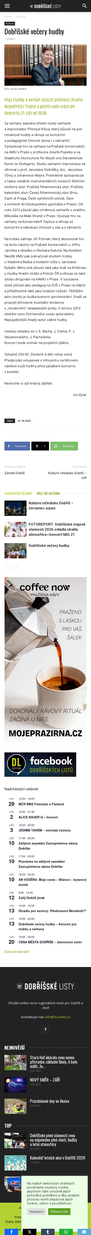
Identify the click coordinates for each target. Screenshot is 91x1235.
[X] (29, 1232)
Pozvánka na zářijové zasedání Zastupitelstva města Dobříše (42, 864)
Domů (8, 16)
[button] (7, 6)
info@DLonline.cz (57, 1017)
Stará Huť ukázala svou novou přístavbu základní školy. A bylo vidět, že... (53, 1061)
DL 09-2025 (24, 420)
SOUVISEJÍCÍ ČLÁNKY (18, 493)
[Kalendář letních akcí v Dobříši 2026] (15, 1163)
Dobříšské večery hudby (49, 545)
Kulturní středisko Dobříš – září (67, 475)
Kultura (20, 16)
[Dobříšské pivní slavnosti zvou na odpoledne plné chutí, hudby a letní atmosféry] (15, 1140)
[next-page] (14, 567)
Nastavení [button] (36, 1211)
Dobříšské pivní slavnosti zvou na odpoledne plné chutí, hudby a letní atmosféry (53, 1139)
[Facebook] (45, 1029)
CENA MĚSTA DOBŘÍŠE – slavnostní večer (50, 942)
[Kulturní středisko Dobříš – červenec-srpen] (15, 508)
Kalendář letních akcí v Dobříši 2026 (57, 1157)
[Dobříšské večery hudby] (15, 550)
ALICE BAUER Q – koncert (38, 817)
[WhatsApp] (66, 1232)
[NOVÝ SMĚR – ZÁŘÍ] (15, 1085)
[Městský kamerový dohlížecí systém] (15, 1184)
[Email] (84, 1232)
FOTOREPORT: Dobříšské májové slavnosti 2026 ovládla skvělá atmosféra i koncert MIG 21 (57, 529)
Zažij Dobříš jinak (32, 897)
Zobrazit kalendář (16, 951)
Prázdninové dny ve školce (49, 1101)
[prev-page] (7, 567)
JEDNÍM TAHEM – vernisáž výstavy (45, 830)
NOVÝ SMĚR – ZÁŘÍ (45, 1079)
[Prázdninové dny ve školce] (15, 1106)
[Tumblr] (48, 1232)
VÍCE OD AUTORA (48, 493)
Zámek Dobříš (14, 473)
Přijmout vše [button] (59, 1211)
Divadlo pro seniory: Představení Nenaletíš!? (52, 911)
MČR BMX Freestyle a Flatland (41, 804)
